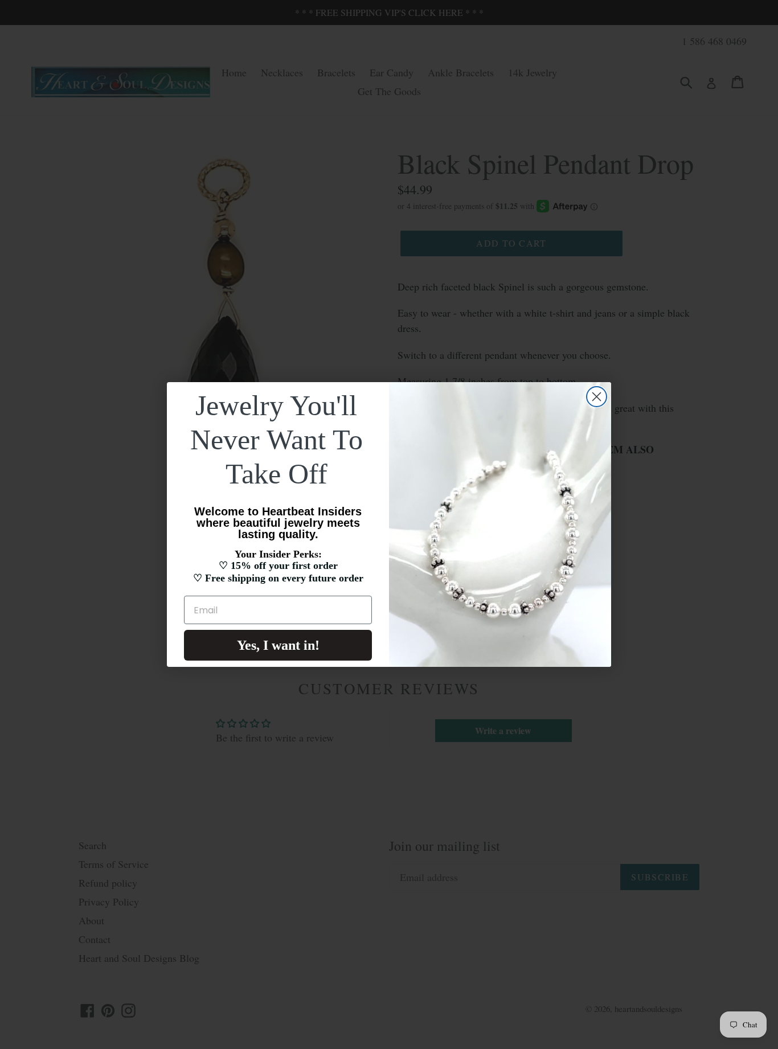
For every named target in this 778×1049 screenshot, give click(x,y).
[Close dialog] (597, 397)
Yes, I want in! (278, 645)
